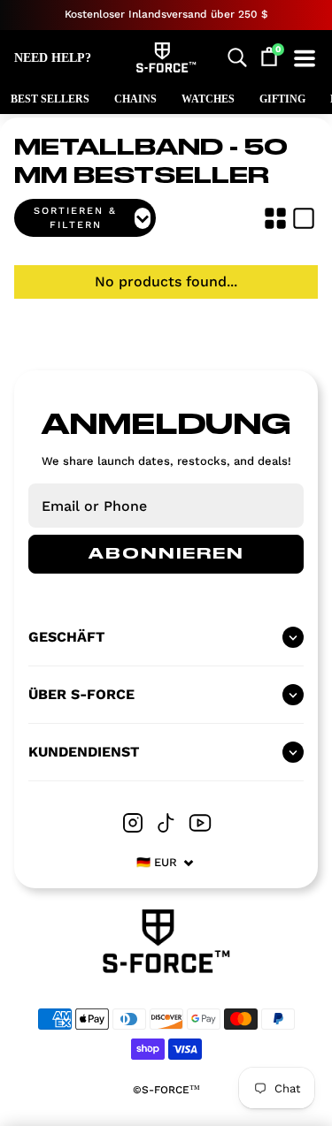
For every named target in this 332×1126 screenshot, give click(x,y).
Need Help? (52, 58)
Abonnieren (166, 554)
